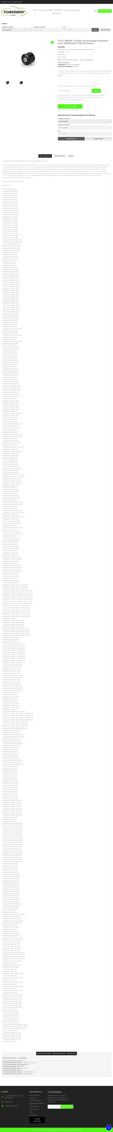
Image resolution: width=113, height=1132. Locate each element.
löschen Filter (105, 29)
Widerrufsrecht (35, 1106)
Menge (60, 75)
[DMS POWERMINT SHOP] (14, 11)
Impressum (33, 1115)
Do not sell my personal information (70, 1130)
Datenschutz (34, 1109)
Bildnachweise (34, 1095)
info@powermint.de (11, 1106)
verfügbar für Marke (8, 27)
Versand (74, 49)
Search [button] (95, 29)
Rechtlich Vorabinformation (35, 1099)
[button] (109, 1128)
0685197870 (9, 1102)
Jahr (64, 27)
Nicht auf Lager (70, 106)
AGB (76, 109)
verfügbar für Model (39, 27)
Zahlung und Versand (37, 1103)
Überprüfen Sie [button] (71, 138)
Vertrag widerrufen (37, 1120)
